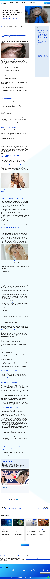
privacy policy (39, 558)
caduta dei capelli (8, 167)
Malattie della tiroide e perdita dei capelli (43, 64)
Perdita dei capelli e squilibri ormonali (42, 58)
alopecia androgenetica (5, 60)
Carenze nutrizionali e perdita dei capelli (43, 66)
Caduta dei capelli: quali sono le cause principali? (42, 40)
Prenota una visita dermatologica (6, 457)
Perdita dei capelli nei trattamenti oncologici (43, 51)
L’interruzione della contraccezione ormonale (43, 60)
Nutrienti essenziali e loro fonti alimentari (42, 68)
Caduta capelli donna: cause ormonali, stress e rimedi (42, 44)
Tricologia (15, 18)
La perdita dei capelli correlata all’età (42, 38)
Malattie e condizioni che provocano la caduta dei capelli (42, 46)
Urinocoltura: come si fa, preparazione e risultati (6, 529)
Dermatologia (12, 18)
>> (11, 457)
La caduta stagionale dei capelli (42, 34)
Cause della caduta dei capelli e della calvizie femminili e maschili (42, 30)
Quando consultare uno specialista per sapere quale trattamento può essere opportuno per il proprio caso (42, 71)
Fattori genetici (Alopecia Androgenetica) (41, 33)
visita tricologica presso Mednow (13, 171)
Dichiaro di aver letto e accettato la (34, 558)
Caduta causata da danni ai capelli (43, 56)
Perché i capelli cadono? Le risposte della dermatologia (42, 42)
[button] (9, 499)
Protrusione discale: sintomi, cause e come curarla (31, 529)
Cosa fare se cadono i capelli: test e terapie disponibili (42, 48)
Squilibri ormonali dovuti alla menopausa (42, 62)
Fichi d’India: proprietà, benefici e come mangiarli (43, 529)
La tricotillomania (40, 54)
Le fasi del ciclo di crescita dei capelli (42, 36)
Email (27, 555)
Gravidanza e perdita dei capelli (42, 55)
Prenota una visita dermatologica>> (40, 73)
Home (1, 26)
